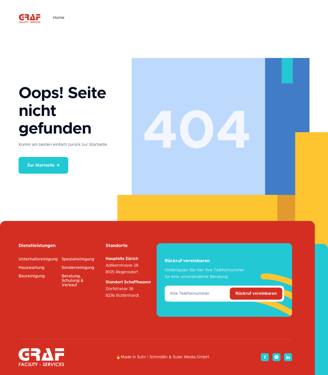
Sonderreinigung (78, 268)
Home (58, 18)
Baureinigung (32, 276)
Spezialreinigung (78, 259)
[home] (30, 18)
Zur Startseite (43, 165)
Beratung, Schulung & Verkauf (72, 280)
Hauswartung (31, 268)
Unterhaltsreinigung (38, 259)
